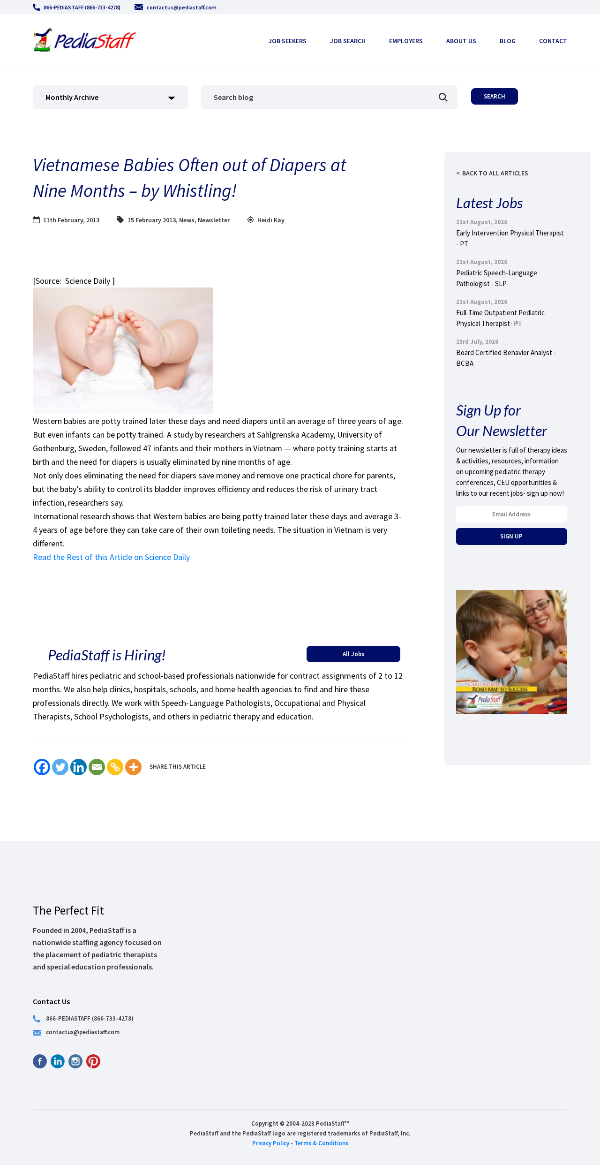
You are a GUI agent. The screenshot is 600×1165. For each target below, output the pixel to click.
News (187, 220)
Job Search (348, 41)
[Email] (97, 767)
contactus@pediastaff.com (182, 7)
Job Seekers (288, 41)
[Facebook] (42, 767)
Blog (508, 41)
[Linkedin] (78, 767)
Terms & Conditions (321, 1143)
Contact (553, 41)
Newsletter (214, 220)
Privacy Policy (270, 1143)
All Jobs (353, 654)
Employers (406, 41)
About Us (461, 41)
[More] (133, 767)
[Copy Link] (115, 767)
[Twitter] (60, 767)
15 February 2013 (152, 220)
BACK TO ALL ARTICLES (495, 173)
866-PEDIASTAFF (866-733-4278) (82, 7)
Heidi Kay (271, 220)
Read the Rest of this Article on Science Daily (111, 557)
